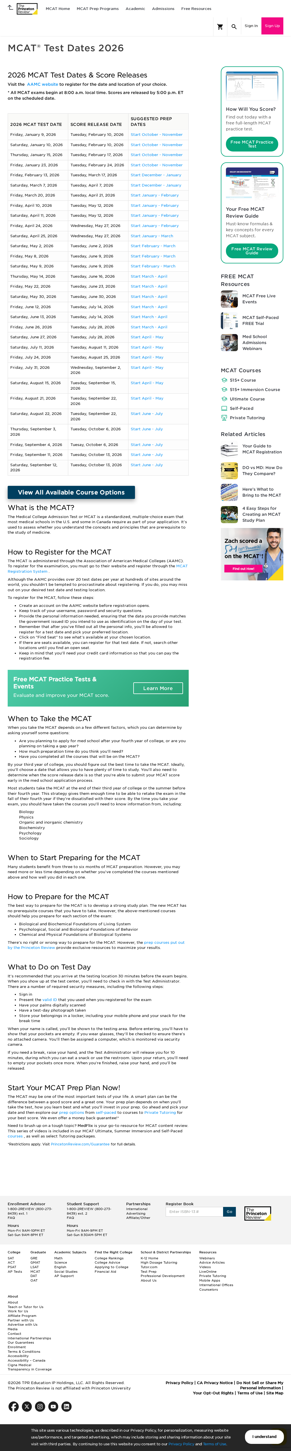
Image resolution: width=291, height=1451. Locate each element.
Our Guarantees (21, 1342)
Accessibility (18, 1356)
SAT (11, 1258)
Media (13, 1329)
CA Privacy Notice (215, 1383)
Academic (135, 9)
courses (16, 1136)
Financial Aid (105, 1272)
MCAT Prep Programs (98, 9)
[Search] (234, 26)
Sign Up (272, 26)
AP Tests (15, 1272)
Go (229, 1211)
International (136, 1209)
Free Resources (196, 9)
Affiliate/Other (138, 1218)
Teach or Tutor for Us (25, 1307)
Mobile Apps (209, 1280)
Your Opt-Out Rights (213, 1393)
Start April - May (147, 337)
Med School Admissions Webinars (254, 342)
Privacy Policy (181, 1444)
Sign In (251, 26)
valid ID (50, 1000)
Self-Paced (241, 408)
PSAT (12, 1267)
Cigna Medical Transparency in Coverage (30, 1367)
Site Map (274, 1393)
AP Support (64, 1276)
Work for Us (18, 1311)
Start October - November (157, 134)
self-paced (106, 1112)
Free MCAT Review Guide (252, 251)
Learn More (158, 688)
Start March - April (149, 276)
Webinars (207, 1258)
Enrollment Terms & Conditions (24, 1349)
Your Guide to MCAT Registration (262, 449)
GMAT (35, 1262)
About (13, 1302)
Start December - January (156, 175)
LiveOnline (208, 1272)
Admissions (163, 9)
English (60, 1267)
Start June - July (147, 414)
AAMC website (43, 84)
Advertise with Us (23, 1325)
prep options (72, 1112)
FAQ (11, 1218)
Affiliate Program (22, 1316)
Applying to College (111, 1267)
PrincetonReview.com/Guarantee (81, 1144)
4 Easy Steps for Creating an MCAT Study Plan (261, 514)
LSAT (34, 1267)
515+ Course (243, 380)
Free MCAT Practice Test (251, 144)
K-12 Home (149, 1258)
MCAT (35, 1272)
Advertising (136, 1213)
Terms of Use (214, 1444)
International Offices (216, 1285)
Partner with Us (21, 1320)
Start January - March (152, 236)
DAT (33, 1276)
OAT (34, 1280)
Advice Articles (212, 1262)
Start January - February (155, 195)
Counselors (208, 1290)
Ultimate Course (247, 399)
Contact (14, 1334)
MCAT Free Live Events (259, 299)
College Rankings (109, 1258)
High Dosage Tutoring (159, 1262)
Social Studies (66, 1272)
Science (60, 1262)
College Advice (107, 1262)
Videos (205, 1267)
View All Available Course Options (71, 492)
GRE (34, 1258)
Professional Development (163, 1276)
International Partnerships (29, 1338)
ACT (11, 1262)
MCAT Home (58, 9)
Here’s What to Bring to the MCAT (261, 492)
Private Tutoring (160, 1112)
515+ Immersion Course (255, 389)
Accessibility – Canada (26, 1360)
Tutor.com (149, 1267)
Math (58, 1258)
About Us (149, 1280)
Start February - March (153, 246)
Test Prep (149, 1272)
